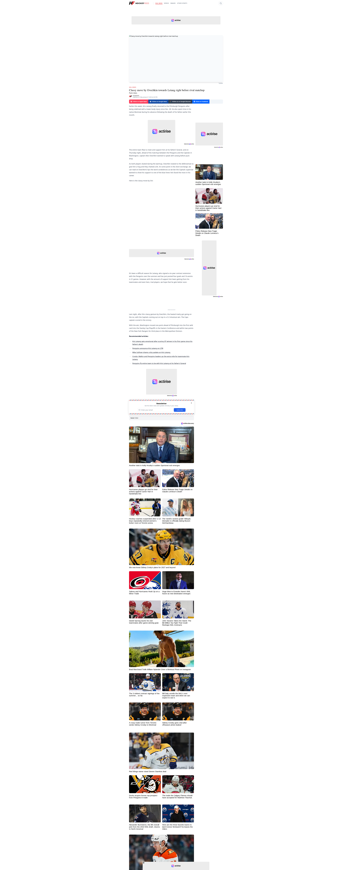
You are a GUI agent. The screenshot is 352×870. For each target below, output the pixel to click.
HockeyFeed (136, 95)
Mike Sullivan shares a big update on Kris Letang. (151, 352)
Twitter (221, 83)
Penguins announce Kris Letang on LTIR (147, 348)
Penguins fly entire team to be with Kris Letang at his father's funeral (159, 363)
